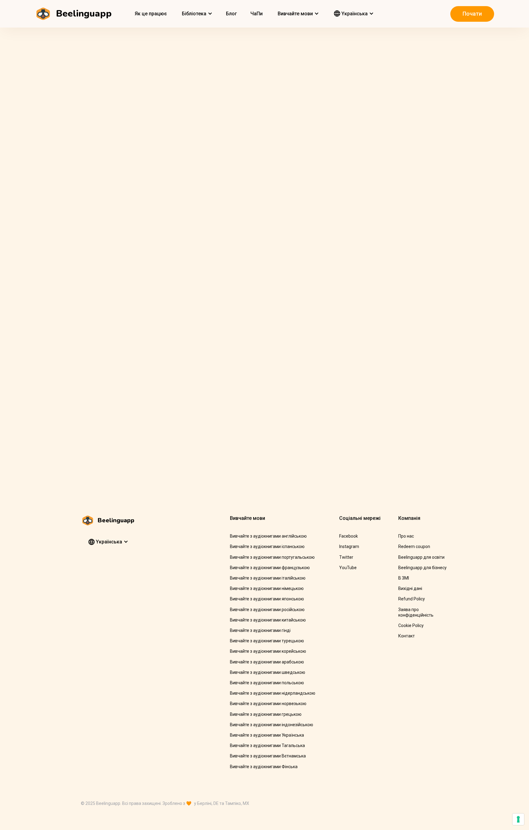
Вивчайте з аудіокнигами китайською (268, 620)
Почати (472, 13)
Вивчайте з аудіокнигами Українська (267, 735)
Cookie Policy (411, 625)
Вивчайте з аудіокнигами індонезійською (271, 724)
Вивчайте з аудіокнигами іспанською (267, 546)
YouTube (348, 567)
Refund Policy (411, 598)
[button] (196, 14)
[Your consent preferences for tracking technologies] (518, 819)
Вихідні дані (410, 588)
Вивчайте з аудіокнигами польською (267, 682)
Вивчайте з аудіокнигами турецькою (267, 640)
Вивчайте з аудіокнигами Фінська (264, 766)
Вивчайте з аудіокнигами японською (267, 598)
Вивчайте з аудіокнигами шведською (267, 672)
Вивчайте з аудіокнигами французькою (270, 567)
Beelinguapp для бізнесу (422, 567)
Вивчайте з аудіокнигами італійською (268, 578)
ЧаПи (256, 14)
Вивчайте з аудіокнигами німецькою (267, 588)
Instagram (349, 546)
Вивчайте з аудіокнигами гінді (260, 630)
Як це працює (151, 14)
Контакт (406, 635)
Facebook (348, 536)
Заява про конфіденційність (415, 612)
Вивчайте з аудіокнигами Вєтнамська (268, 755)
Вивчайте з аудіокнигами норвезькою (268, 703)
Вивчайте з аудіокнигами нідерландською (272, 693)
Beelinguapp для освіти (421, 557)
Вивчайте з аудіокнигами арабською (267, 661)
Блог (231, 14)
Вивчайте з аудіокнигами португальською (272, 557)
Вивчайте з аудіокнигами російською (267, 609)
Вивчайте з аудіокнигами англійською (268, 536)
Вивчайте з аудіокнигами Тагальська (267, 745)
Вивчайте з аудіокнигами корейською (268, 651)
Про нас (406, 536)
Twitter (346, 557)
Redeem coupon (414, 546)
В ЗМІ (403, 578)
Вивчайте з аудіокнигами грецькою (266, 714)
